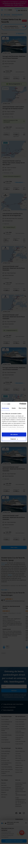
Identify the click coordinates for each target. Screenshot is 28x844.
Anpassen (13, 439)
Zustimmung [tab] (5, 408)
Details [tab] (14, 408)
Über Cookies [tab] (22, 408)
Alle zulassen (14, 434)
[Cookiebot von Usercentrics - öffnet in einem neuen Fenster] (19, 404)
